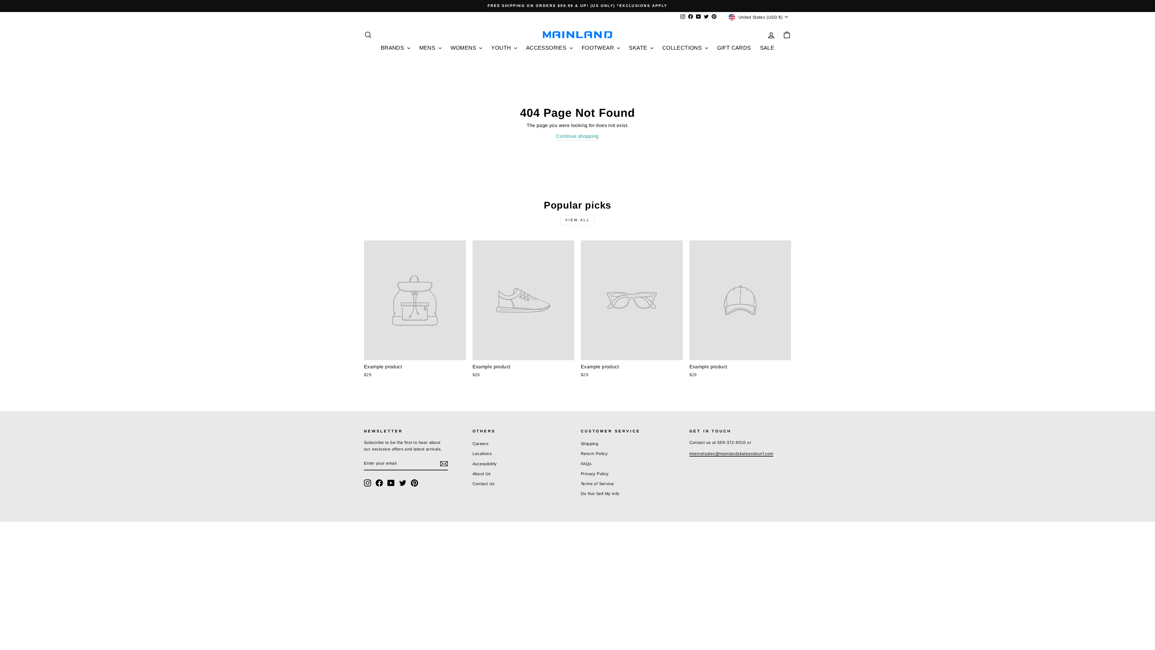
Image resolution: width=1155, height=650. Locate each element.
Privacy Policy (595, 474)
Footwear (599, 48)
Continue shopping (577, 136)
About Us (482, 474)
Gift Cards (734, 48)
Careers (481, 443)
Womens (464, 48)
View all (577, 220)
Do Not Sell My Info (600, 493)
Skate (638, 48)
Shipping (589, 443)
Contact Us (484, 483)
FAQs (586, 464)
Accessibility (485, 464)
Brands (393, 48)
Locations (482, 453)
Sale (767, 48)
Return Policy (594, 453)
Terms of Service (597, 483)
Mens (428, 48)
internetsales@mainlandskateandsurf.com (731, 453)
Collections (683, 48)
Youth (501, 48)
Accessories (547, 48)
